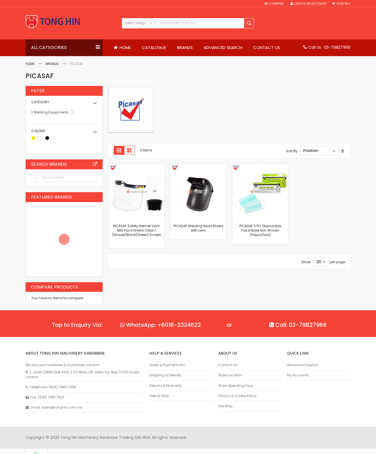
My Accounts (298, 375)
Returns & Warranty (165, 386)
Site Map (225, 406)
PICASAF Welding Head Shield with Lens (198, 228)
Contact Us (227, 365)
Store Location (230, 375)
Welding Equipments (55, 112)
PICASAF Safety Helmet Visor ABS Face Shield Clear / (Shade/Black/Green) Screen (136, 230)
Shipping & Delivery (165, 375)
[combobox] (188, 23)
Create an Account (310, 4)
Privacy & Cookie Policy (237, 396)
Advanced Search (302, 365)
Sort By (292, 150)
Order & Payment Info (167, 365)
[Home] (71, 22)
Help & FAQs (159, 396)
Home (30, 63)
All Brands (95, 164)
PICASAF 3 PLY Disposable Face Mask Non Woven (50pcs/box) (260, 230)
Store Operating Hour (235, 386)
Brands (52, 63)
